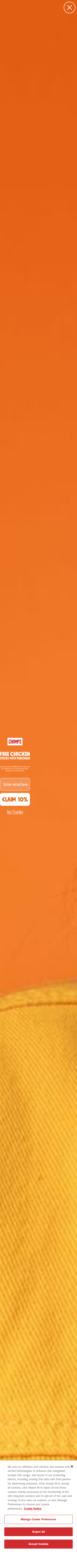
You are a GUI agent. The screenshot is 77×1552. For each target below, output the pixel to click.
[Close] (72, 1466)
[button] (15, 812)
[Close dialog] (69, 7)
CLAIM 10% (15, 799)
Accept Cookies (38, 1544)
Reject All (38, 1531)
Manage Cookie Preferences (38, 1519)
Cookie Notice (32, 1508)
